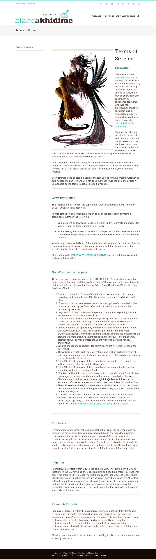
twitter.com (94, 403)
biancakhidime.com (125, 77)
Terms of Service (24, 47)
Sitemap (103, 555)
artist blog (106, 403)
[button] (138, 15)
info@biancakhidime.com (25, 4)
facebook (83, 403)
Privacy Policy (55, 555)
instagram (123, 403)
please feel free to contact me (124, 124)
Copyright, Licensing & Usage (87, 555)
